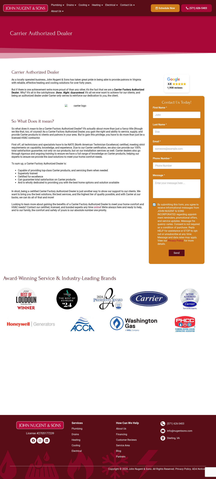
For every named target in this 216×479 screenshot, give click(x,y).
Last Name (160, 124)
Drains (70, 4)
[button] (176, 83)
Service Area (123, 445)
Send (177, 252)
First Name (160, 107)
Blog (118, 450)
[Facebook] (33, 440)
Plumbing (56, 4)
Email (157, 141)
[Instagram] (40, 440)
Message (159, 175)
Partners (120, 456)
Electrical (110, 4)
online (97, 207)
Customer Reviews (126, 439)
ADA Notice (198, 468)
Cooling (83, 4)
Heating (96, 4)
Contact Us (126, 4)
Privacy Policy (175, 240)
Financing (121, 434)
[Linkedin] (47, 440)
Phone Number (162, 158)
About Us (56, 11)
